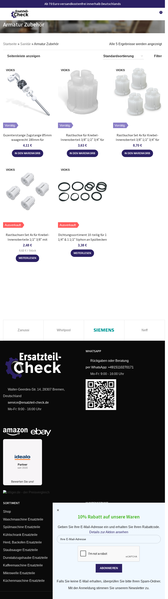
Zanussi (23, 330)
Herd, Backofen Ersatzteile (22, 542)
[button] (27, 153)
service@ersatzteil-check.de (28, 402)
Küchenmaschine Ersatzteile (24, 580)
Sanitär (25, 44)
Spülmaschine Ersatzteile (21, 527)
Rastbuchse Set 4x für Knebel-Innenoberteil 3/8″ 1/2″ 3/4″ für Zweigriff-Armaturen (137, 140)
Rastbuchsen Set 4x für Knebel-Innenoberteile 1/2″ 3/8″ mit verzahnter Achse (27, 239)
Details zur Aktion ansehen (108, 532)
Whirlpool (64, 330)
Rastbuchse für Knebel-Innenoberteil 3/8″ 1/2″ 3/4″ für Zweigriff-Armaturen (82, 140)
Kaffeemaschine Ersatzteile (23, 565)
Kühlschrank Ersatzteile (20, 534)
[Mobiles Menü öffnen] (4, 14)
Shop (7, 511)
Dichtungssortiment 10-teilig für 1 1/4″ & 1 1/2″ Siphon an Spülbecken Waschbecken (82, 239)
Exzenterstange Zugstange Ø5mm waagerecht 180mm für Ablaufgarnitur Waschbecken (27, 140)
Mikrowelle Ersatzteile (19, 573)
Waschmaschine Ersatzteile (23, 519)
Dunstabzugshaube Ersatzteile (25, 557)
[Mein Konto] (151, 14)
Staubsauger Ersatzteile (20, 550)
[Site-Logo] (19, 13)
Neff (145, 330)
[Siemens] (104, 330)
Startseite (10, 44)
